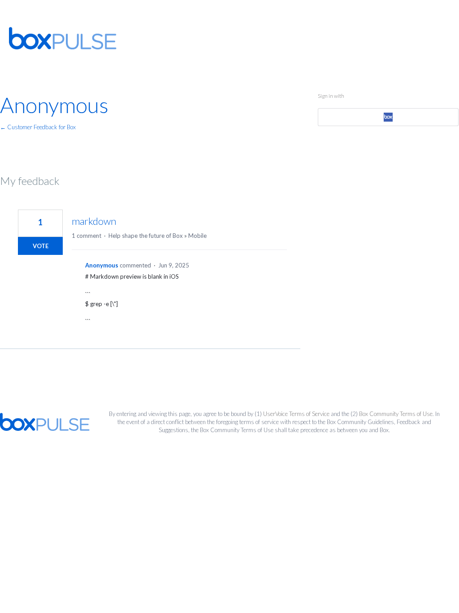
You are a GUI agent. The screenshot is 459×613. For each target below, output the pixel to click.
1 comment (86, 235)
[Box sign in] (388, 117)
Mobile (197, 235)
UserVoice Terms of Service (296, 413)
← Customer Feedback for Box (38, 127)
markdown (94, 221)
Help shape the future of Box (145, 235)
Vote (40, 246)
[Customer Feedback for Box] (63, 38)
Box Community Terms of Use (396, 413)
